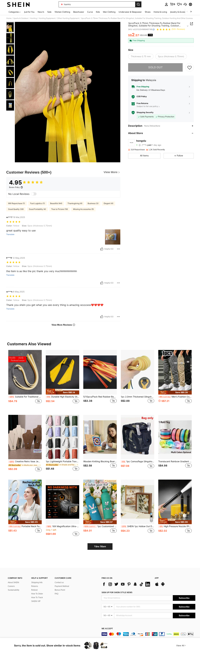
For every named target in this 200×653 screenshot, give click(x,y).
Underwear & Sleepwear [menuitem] (130, 12)
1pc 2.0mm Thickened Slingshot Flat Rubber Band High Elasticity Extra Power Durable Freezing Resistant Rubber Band (137, 396)
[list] (127, 584)
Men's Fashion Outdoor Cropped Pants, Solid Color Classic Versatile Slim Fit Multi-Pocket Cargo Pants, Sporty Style (175, 396)
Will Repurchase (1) (16, 203)
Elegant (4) (108, 203)
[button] (185, 4)
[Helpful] (102, 249)
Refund (34, 590)
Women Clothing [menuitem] (62, 12)
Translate (10, 234)
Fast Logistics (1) (37, 203)
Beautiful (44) (56, 203)
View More (100, 546)
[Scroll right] (191, 12)
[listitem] (25, 380)
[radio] (140, 56)
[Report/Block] (118, 249)
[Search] (138, 4)
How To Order (37, 594)
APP (157, 578)
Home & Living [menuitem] (160, 12)
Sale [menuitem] (49, 12)
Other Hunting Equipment (68, 18)
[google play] (163, 586)
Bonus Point (60, 590)
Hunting (33, 18)
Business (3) (93, 203)
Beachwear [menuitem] (78, 12)
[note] (62, 392)
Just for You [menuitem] (29, 12)
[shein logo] (18, 4)
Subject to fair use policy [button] (147, 106)
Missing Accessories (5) (83, 209)
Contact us (59, 582)
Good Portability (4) (37, 209)
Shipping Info (36, 582)
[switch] (34, 193)
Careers (11, 586)
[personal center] (166, 4)
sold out (155, 67)
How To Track (37, 597)
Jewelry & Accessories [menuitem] (180, 12)
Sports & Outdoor (20, 18)
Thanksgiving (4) (75, 203)
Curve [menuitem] (90, 12)
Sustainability (13, 590)
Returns (34, 586)
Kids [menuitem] (98, 12)
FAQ (56, 594)
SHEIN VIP (35, 601)
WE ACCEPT (107, 629)
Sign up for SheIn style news (117, 592)
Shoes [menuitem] (147, 12)
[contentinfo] (148, 634)
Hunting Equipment (47, 18)
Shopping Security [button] (145, 112)
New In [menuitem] (41, 12)
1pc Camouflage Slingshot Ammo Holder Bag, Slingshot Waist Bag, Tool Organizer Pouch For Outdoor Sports (137, 461)
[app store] (157, 586)
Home (8, 18)
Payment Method (62, 586)
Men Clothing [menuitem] (109, 12)
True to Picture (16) (59, 209)
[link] (172, 4)
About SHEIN (13, 582)
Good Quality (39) (16, 209)
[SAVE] (189, 67)
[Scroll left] (187, 12)
